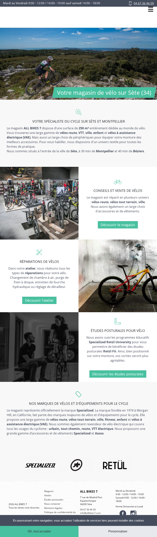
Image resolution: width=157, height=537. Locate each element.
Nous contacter (52, 503)
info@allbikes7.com (90, 513)
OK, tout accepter (39, 531)
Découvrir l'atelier (39, 300)
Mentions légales (53, 508)
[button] (150, 17)
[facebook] (122, 513)
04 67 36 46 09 (144, 3)
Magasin (48, 491)
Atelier (47, 495)
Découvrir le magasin (118, 224)
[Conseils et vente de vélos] (39, 203)
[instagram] (133, 513)
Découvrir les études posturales (117, 374)
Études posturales (53, 499)
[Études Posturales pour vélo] (39, 347)
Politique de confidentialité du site (60, 514)
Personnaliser (117, 531)
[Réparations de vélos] (117, 275)
